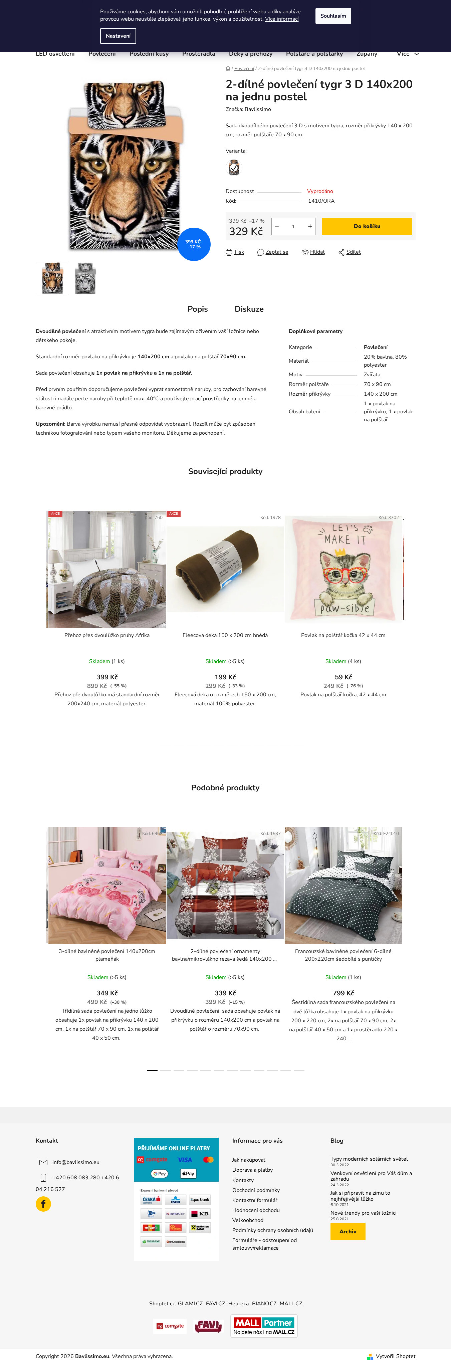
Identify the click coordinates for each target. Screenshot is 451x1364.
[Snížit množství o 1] (277, 226)
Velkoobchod (247, 1220)
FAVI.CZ (215, 1303)
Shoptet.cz (162, 1303)
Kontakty (243, 1180)
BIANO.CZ (264, 1303)
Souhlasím (333, 16)
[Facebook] (43, 1204)
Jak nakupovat (248, 1160)
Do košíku (367, 226)
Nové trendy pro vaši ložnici (363, 1213)
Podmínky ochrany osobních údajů (272, 1230)
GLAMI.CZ (190, 1303)
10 (285, 1070)
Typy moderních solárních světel (369, 1159)
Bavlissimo (258, 109)
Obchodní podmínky (256, 1190)
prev (41, 626)
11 (299, 1070)
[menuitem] (55, 53)
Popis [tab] (198, 309)
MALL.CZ (291, 1303)
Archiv (348, 1231)
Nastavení (118, 36)
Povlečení (376, 347)
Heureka (238, 1303)
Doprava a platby (252, 1170)
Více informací (282, 19)
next (410, 626)
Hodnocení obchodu (256, 1210)
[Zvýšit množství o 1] (310, 226)
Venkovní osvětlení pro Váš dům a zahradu (371, 1176)
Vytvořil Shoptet (396, 1356)
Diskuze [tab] (249, 309)
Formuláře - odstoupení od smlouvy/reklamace (264, 1244)
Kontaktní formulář (254, 1200)
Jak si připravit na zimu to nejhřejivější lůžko (360, 1196)
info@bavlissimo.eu (75, 1162)
